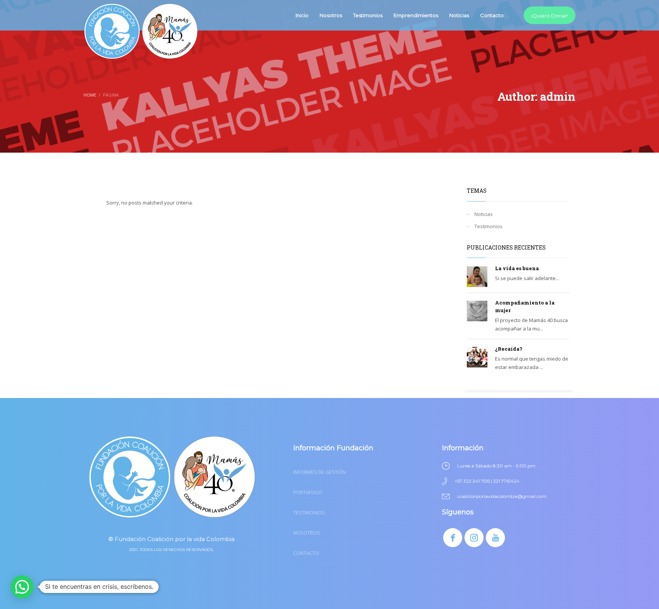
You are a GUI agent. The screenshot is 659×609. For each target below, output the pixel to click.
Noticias (483, 214)
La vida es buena (517, 268)
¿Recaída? (508, 348)
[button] (22, 586)
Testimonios (488, 226)
